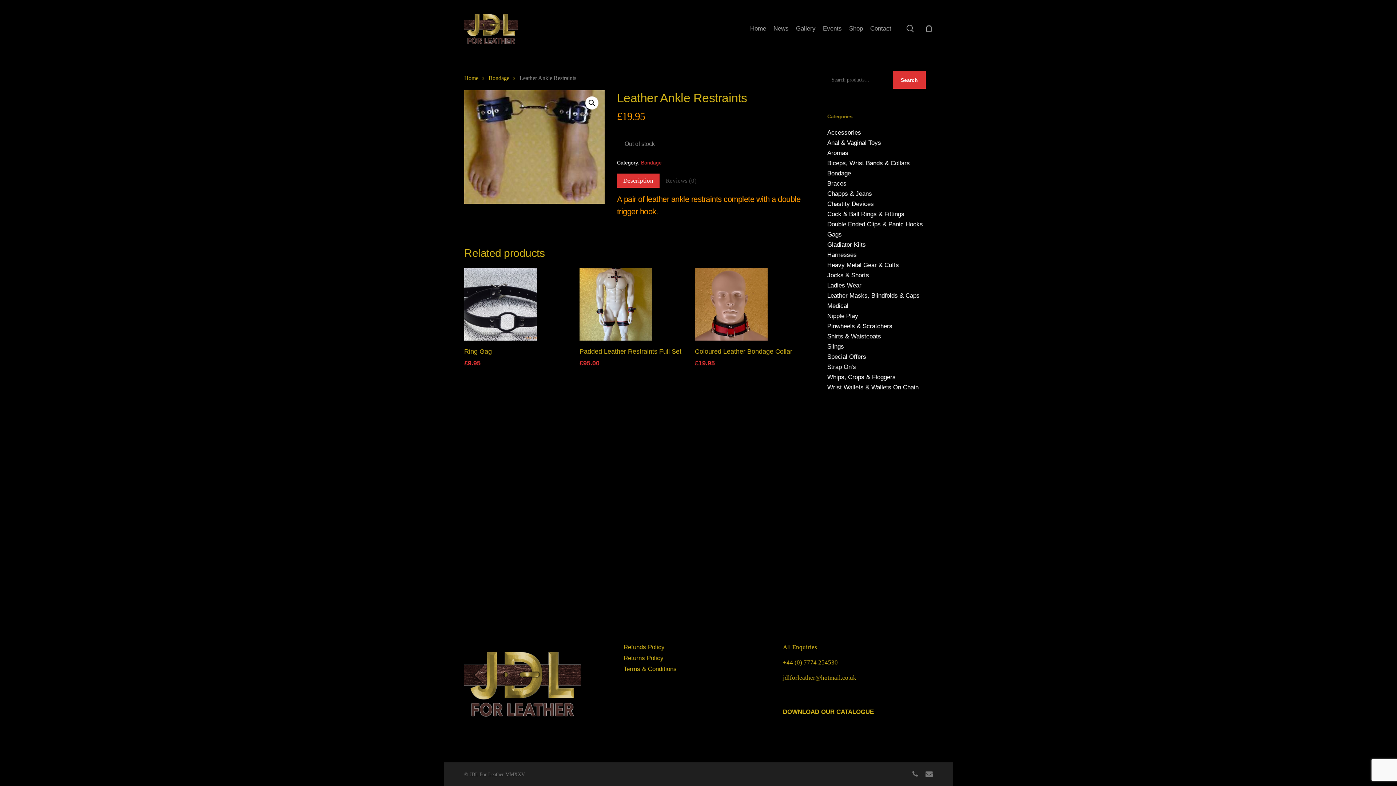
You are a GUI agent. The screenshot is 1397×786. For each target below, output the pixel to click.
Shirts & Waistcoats (854, 336)
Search (909, 80)
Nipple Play (842, 316)
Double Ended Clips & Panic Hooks (875, 224)
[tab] (638, 181)
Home (471, 78)
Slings (835, 346)
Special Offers (846, 356)
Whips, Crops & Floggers (861, 377)
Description (638, 180)
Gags (834, 234)
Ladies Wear (844, 285)
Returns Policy (644, 658)
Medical (837, 305)
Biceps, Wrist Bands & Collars (868, 163)
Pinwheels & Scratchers (859, 326)
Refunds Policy (644, 647)
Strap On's (841, 367)
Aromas (837, 153)
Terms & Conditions (650, 669)
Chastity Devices (850, 204)
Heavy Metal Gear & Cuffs (863, 265)
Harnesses (842, 254)
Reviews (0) (681, 180)
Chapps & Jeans (849, 193)
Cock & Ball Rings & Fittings (865, 214)
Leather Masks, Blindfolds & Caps (873, 295)
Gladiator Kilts (846, 244)
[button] (591, 103)
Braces (837, 183)
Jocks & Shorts (848, 275)
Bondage (499, 78)
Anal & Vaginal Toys (854, 142)
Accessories (844, 132)
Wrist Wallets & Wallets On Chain (873, 387)
